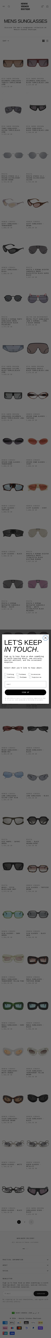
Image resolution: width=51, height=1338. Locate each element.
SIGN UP (25, 692)
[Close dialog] (45, 637)
